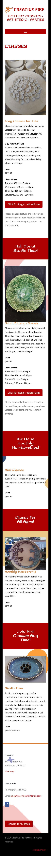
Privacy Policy (39, 849)
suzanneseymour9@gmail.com (26, 795)
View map (9, 771)
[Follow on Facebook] (7, 804)
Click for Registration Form (24, 204)
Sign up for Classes (19, 824)
